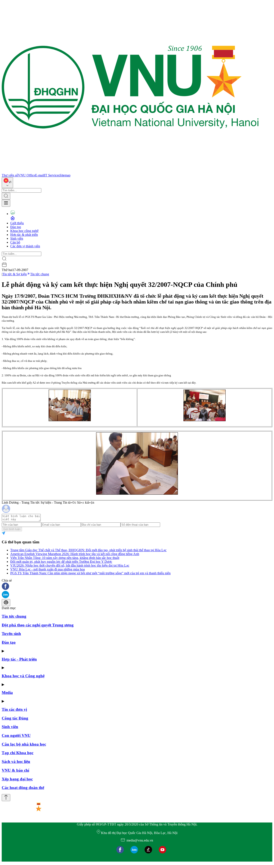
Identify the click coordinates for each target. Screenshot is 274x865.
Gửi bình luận (11, 529)
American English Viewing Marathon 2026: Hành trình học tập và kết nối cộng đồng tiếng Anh (74, 554)
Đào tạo (15, 227)
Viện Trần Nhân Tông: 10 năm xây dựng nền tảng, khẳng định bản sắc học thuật (64, 558)
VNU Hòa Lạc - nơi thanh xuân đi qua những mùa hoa (47, 569)
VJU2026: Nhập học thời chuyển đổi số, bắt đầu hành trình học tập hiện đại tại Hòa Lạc (69, 565)
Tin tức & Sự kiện (14, 274)
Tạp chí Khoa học (17, 753)
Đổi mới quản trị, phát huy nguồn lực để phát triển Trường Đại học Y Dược (61, 561)
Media (7, 692)
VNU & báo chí (15, 770)
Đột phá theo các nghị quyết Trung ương (38, 625)
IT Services (52, 175)
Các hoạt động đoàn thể (23, 787)
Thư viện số (10, 175)
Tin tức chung (39, 274)
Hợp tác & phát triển (24, 234)
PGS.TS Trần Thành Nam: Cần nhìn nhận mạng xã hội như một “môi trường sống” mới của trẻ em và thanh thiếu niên (90, 573)
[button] (137, 586)
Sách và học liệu (16, 761)
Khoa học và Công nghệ (23, 676)
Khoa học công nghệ (24, 231)
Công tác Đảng (15, 718)
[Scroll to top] (6, 797)
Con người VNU (16, 735)
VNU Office (26, 175)
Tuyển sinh (11, 633)
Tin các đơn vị (14, 709)
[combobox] (7, 182)
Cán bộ (15, 242)
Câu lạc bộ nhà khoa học (24, 744)
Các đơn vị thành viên (25, 246)
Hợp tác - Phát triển (19, 659)
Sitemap (65, 175)
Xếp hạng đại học (17, 779)
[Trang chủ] (130, 171)
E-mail (39, 175)
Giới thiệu (17, 223)
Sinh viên (16, 238)
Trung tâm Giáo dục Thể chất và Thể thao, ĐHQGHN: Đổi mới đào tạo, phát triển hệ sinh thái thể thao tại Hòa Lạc (88, 550)
